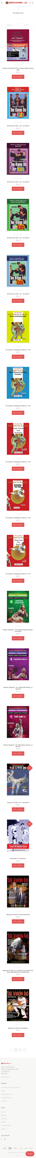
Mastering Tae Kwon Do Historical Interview (18, 914)
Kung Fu (3, 1112)
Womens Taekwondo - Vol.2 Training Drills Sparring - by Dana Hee (18, 688)
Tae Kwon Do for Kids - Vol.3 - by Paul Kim (18, 182)
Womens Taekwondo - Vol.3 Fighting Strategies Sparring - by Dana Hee (18, 630)
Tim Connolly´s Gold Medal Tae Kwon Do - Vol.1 (18, 574)
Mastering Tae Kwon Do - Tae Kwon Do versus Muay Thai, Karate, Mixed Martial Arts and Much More (18, 971)
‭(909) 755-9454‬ (5, 1077)
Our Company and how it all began (10, 1087)
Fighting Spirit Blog (6, 1097)
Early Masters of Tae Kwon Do (18, 858)
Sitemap (18, 1155)
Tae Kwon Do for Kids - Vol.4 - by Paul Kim (18, 126)
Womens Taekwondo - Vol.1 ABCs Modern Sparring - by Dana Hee (18, 745)
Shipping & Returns (6, 1094)
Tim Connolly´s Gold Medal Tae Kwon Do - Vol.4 (18, 462)
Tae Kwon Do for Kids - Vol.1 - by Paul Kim (18, 294)
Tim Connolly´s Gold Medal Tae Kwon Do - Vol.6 (18, 350)
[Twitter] (5, 1139)
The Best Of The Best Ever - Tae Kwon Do (18, 802)
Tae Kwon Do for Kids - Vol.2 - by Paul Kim (18, 238)
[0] (32, 3)
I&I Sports (3, 1122)
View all (3, 1129)
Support (3, 1091)
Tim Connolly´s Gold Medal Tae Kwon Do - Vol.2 (18, 518)
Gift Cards (4, 1101)
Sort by (26, 25)
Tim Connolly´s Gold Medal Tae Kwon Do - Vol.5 (18, 406)
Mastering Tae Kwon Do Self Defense (18, 1028)
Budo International (6, 1125)
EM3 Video (4, 1118)
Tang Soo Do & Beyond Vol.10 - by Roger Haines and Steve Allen (18, 69)
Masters (3, 1115)
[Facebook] (1, 1139)
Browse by (9, 25)
